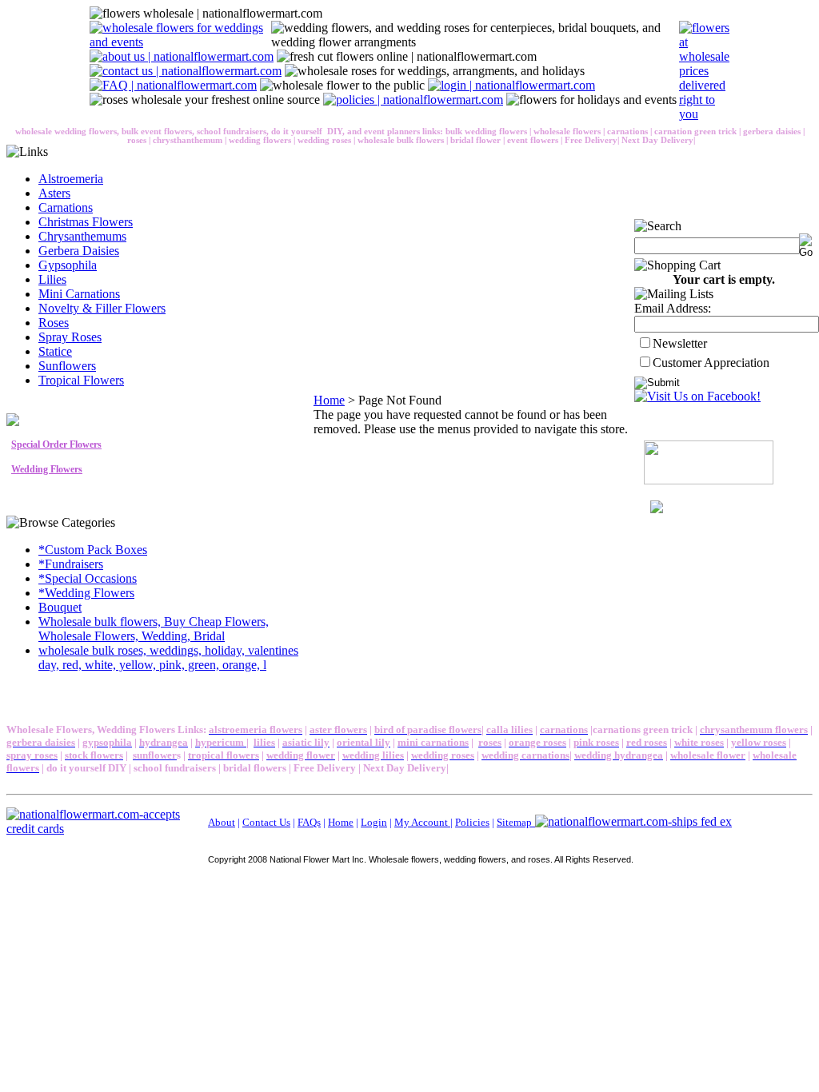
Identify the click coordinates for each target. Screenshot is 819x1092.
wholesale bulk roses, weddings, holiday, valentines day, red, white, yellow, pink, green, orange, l (168, 658)
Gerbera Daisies (78, 250)
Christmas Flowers (85, 222)
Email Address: (672, 308)
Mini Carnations (79, 294)
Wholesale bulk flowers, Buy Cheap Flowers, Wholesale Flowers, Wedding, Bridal (153, 629)
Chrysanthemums (82, 236)
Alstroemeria (70, 178)
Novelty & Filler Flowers (102, 308)
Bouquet (60, 607)
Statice (55, 351)
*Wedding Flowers (86, 593)
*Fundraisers (70, 564)
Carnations (65, 207)
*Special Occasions (87, 578)
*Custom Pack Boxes (92, 549)
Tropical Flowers (81, 380)
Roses (53, 322)
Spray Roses (70, 337)
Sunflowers (67, 366)
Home (329, 400)
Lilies (52, 279)
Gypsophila (67, 265)
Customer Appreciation (711, 362)
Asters (54, 193)
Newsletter (680, 343)
